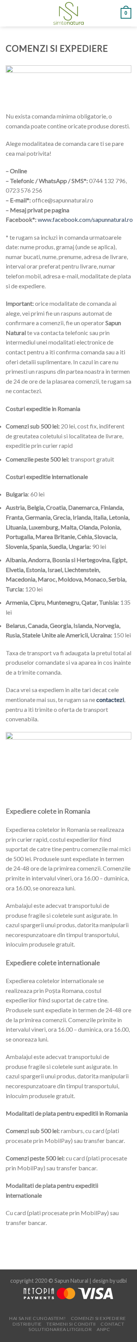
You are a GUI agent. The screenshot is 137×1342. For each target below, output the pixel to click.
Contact (112, 1324)
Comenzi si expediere (98, 1318)
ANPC (103, 1329)
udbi (121, 1280)
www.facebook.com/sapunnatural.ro (85, 219)
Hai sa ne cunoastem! (37, 1318)
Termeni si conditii (71, 1324)
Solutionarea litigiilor (60, 1329)
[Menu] (10, 13)
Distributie (27, 1324)
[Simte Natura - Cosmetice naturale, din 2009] (68, 13)
